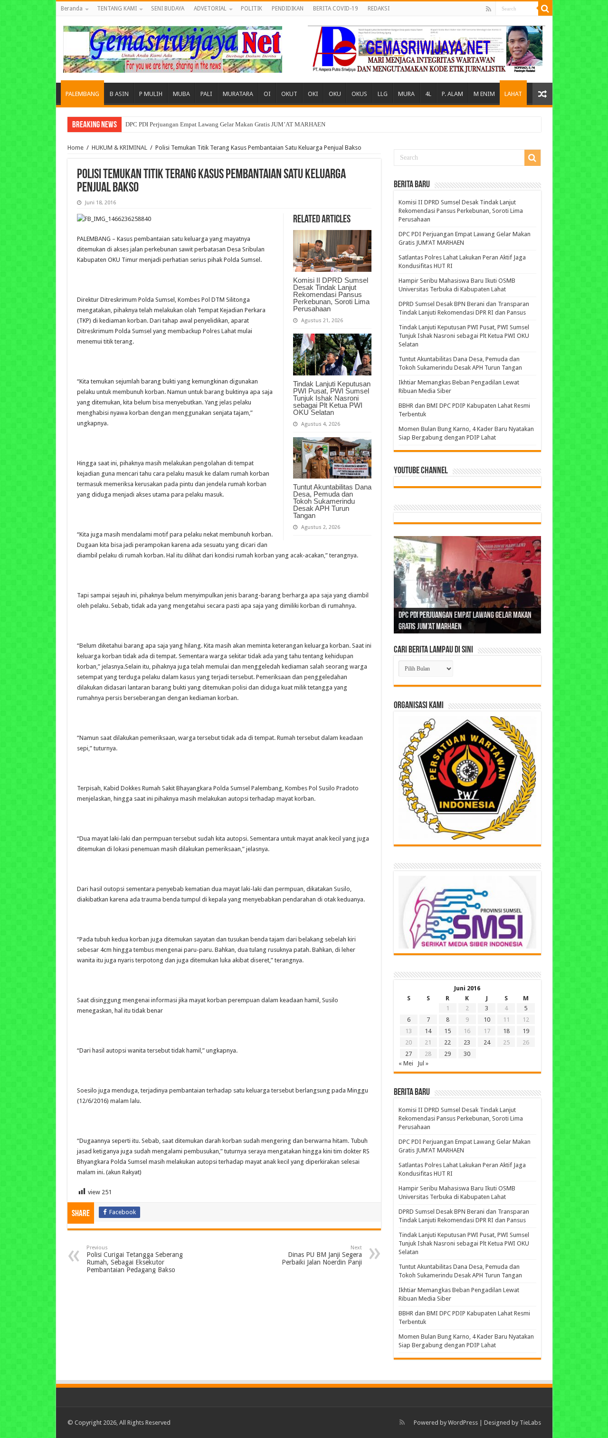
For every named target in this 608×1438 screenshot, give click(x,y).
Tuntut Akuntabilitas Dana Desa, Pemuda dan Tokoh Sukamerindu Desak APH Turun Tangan (332, 501)
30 (467, 1053)
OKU (335, 93)
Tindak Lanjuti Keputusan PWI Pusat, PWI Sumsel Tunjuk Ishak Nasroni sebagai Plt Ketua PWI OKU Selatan (331, 398)
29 (447, 1053)
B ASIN (119, 93)
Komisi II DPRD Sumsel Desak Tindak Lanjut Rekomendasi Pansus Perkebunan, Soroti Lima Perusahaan (331, 294)
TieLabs (530, 1422)
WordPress (463, 1422)
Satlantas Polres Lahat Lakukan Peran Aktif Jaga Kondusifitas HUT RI (214, 124)
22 (447, 1042)
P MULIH (150, 93)
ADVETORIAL (210, 8)
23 (467, 1042)
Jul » (423, 1063)
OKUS (359, 93)
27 (408, 1053)
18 (506, 1031)
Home (75, 147)
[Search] (545, 8)
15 (447, 1031)
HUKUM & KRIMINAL (119, 147)
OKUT (289, 93)
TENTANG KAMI (117, 8)
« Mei (406, 1063)
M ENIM (484, 93)
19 (525, 1031)
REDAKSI (379, 8)
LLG (383, 93)
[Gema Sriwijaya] (172, 47)
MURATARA (238, 93)
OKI (313, 93)
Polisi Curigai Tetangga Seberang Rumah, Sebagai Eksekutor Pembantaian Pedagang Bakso (134, 1259)
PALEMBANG (82, 93)
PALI (206, 93)
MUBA (181, 93)
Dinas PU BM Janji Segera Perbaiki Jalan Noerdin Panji (322, 1255)
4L (428, 93)
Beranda (72, 8)
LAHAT (513, 93)
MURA (406, 93)
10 (487, 1019)
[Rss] (488, 9)
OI (267, 93)
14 (428, 1031)
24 (487, 1042)
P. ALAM (452, 93)
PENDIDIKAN (288, 8)
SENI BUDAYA (167, 8)
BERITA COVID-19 (335, 8)
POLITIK (251, 8)
